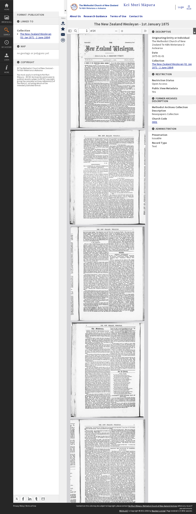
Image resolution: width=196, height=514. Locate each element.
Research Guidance (95, 16)
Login (6, 60)
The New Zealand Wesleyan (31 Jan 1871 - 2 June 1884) (35, 35)
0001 (154, 122)
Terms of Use (118, 16)
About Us (75, 16)
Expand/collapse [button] (194, 31)
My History (7, 47)
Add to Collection (63, 29)
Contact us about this (63, 34)
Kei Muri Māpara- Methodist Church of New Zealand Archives (152, 506)
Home (6, 9)
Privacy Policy (18, 506)
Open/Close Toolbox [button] (65, 7)
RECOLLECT (123, 511)
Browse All (7, 22)
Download (63, 23)
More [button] (6, 72)
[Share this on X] (17, 497)
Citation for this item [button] (63, 40)
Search (6, 34)
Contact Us (136, 16)
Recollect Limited (158, 511)
